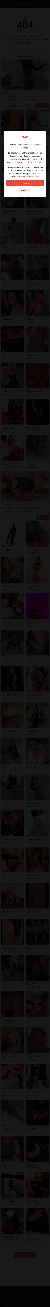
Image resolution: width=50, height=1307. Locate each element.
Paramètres (25, 190)
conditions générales (33, 162)
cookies (36, 159)
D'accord (25, 183)
